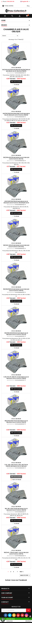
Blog (28, 6)
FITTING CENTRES (7, 6)
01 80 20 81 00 (10, 1)
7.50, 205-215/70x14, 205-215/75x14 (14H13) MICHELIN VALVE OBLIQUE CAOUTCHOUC (16, 466)
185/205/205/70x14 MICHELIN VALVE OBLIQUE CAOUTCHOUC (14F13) (16, 421)
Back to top (25, 575)
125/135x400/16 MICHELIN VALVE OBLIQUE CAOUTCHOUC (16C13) (16, 158)
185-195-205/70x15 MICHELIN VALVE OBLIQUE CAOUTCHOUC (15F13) (16, 509)
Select (10, 36)
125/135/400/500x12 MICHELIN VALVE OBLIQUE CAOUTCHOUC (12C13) (16, 333)
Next (22, 572)
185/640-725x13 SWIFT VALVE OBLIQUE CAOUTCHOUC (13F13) (16, 553)
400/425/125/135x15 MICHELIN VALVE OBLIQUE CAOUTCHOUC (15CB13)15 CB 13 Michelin (16, 202)
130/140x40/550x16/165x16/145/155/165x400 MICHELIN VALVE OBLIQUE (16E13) (16, 70)
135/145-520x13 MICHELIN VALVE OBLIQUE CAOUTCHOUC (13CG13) (16, 246)
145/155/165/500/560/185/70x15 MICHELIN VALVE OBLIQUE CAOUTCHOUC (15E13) (16, 114)
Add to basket (16, 81)
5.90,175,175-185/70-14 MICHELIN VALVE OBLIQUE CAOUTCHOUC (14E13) (16, 377)
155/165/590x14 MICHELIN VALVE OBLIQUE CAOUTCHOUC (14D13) (16, 289)
